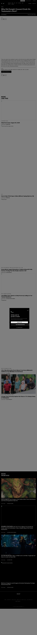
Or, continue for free (19, 327)
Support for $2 (19, 322)
